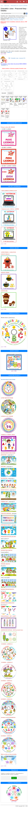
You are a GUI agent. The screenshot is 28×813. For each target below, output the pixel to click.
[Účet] (17, 1)
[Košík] (23, 1)
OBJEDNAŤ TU (4, 65)
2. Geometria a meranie (18, 19)
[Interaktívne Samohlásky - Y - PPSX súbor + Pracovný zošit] (8, 614)
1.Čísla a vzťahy (9, 19)
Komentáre (10, 93)
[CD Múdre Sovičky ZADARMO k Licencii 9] (8, 715)
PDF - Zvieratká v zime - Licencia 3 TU (16, 58)
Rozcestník (4, 93)
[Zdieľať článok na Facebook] (26, 13)
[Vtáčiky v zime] (7, 114)
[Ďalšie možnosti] (26, 1)
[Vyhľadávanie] (20, 1)
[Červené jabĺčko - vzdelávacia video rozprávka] (8, 575)
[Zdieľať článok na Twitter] (24, 13)
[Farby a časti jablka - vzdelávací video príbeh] (8, 587)
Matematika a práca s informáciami (17, 18)
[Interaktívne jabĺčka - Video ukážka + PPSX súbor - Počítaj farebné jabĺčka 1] (8, 561)
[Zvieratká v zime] (3, 101)
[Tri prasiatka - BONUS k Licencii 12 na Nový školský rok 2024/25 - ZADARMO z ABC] (8, 678)
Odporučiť (14, 778)
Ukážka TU (9, 52)
